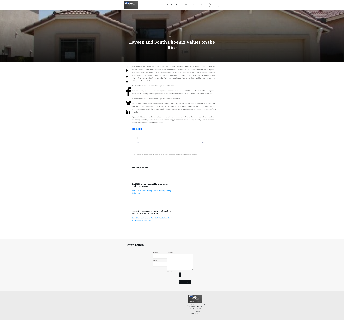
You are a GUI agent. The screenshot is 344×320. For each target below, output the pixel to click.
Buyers (163, 55)
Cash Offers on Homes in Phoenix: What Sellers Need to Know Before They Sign (151, 212)
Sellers (170, 55)
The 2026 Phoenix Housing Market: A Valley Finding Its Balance (150, 185)
